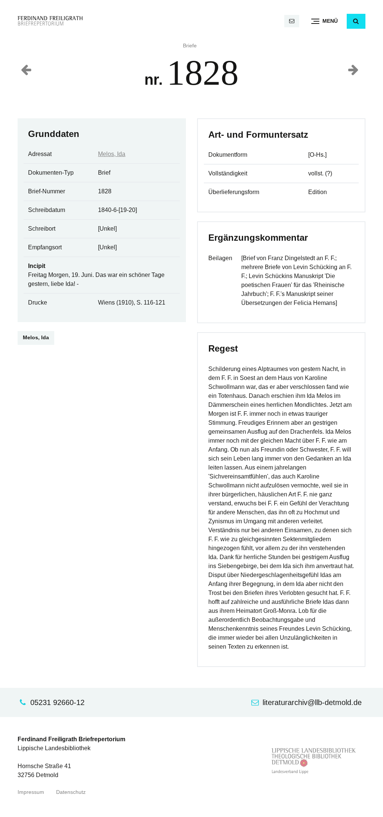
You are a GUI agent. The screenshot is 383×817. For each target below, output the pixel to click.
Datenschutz (71, 792)
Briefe (190, 46)
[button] (356, 21)
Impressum (31, 792)
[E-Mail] (291, 21)
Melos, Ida (111, 154)
